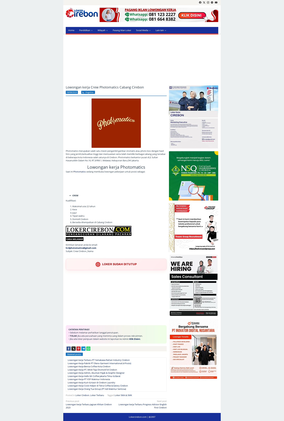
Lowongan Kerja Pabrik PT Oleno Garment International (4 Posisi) (99, 363)
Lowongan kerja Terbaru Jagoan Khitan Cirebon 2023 (89, 404)
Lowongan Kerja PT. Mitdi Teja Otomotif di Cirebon (92, 369)
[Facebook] (200, 2)
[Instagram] (208, 2)
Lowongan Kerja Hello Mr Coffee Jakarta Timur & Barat (94, 376)
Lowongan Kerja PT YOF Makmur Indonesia (89, 379)
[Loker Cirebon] (82, 13)
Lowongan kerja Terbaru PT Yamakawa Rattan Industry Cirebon (99, 360)
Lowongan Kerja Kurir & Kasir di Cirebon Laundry (91, 382)
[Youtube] (216, 2)
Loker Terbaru (97, 395)
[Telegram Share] (83, 349)
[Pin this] (78, 349)
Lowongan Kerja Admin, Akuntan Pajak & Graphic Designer (96, 372)
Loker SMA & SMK (123, 395)
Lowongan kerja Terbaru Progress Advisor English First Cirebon (142, 404)
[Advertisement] (142, 60)
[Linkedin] (212, 2)
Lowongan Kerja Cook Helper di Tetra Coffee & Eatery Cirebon (98, 385)
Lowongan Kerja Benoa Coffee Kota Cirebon (89, 366)
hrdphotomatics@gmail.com (81, 247)
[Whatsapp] (88, 349)
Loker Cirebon (82, 395)
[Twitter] (204, 2)
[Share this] (69, 349)
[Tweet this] (73, 349)
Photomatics (79, 171)
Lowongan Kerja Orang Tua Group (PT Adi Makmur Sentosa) (97, 388)
